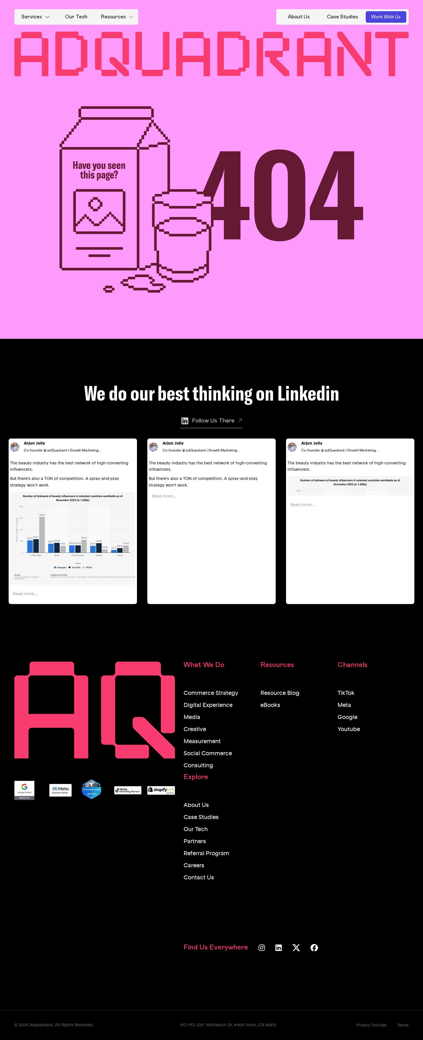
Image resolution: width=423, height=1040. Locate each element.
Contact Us (199, 878)
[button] (35, 17)
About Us (196, 805)
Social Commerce (208, 754)
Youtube (349, 730)
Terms (403, 1025)
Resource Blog (280, 693)
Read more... (25, 594)
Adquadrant (41, 1025)
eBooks (270, 705)
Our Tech (196, 830)
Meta (344, 705)
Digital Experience (208, 705)
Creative (195, 730)
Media (192, 717)
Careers (194, 866)
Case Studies (201, 817)
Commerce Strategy (211, 693)
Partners (195, 842)
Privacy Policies (371, 1025)
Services (32, 17)
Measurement (202, 742)
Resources (113, 17)
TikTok (346, 693)
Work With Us (386, 17)
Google (347, 717)
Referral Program (206, 854)
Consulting (198, 766)
